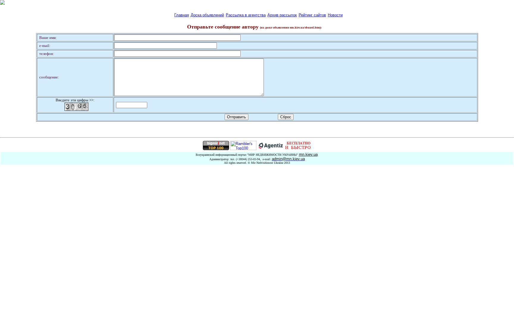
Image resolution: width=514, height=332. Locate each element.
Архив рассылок (282, 15)
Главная (181, 15)
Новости (335, 15)
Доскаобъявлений (207, 15)
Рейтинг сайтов (312, 15)
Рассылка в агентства (246, 15)
